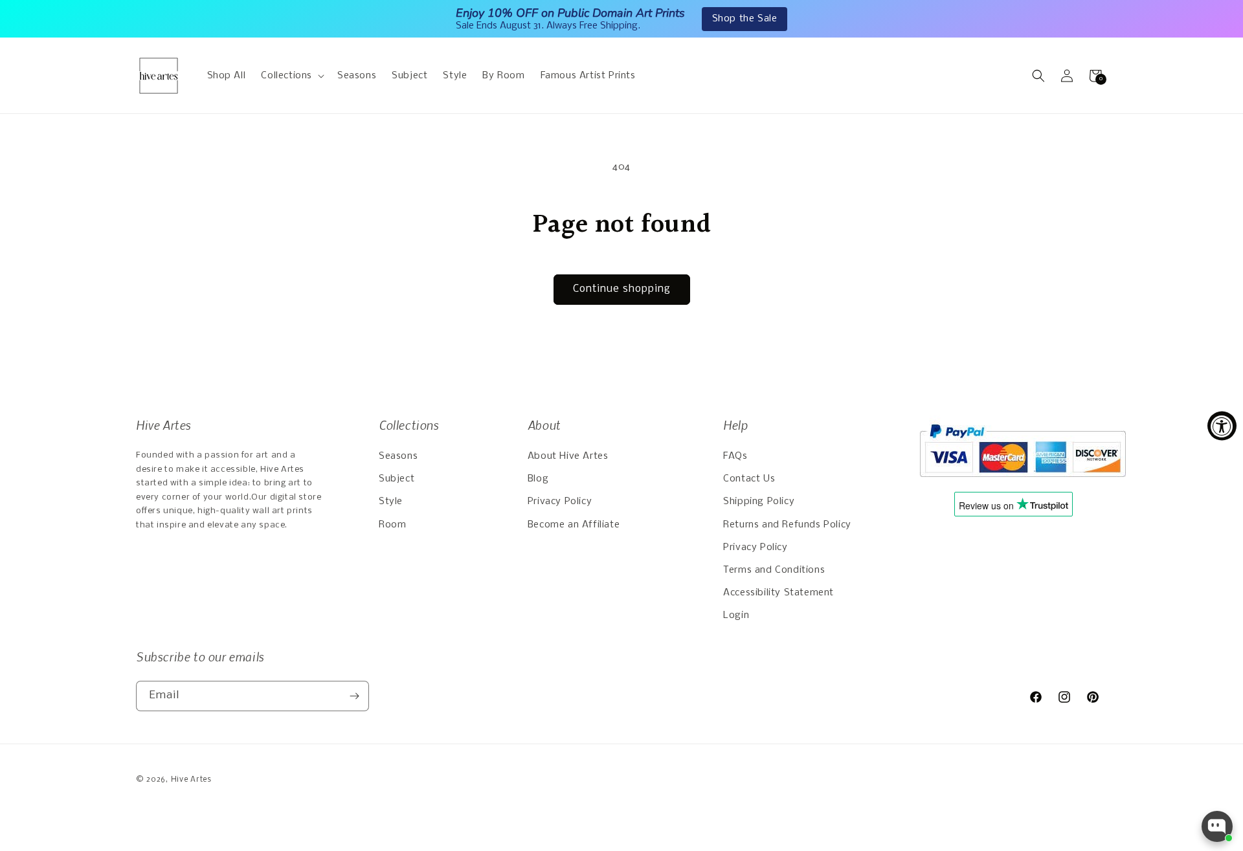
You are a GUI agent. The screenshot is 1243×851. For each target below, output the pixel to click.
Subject (396, 479)
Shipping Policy (758, 501)
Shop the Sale (745, 19)
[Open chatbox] (1217, 826)
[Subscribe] (354, 696)
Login (736, 615)
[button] (291, 75)
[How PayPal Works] (1022, 483)
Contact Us (749, 479)
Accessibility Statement (778, 593)
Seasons (398, 456)
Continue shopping (622, 288)
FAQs (735, 456)
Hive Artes (191, 780)
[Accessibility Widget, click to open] (1222, 425)
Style (391, 501)
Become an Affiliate (574, 525)
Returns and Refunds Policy (787, 525)
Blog (538, 479)
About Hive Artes (568, 456)
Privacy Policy (560, 501)
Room (392, 525)
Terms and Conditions (774, 570)
